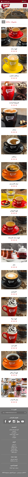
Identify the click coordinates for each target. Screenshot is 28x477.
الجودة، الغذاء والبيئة (14, 434)
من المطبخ (14, 446)
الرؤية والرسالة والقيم (14, 429)
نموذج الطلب (14, 452)
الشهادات (14, 437)
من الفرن (14, 444)
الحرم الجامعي (14, 447)
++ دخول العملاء (6, 1)
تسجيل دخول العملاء (14, 468)
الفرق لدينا (14, 432)
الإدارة (14, 435)
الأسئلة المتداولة (14, 450)
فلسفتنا (14, 431)
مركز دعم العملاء (14, 460)
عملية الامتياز (14, 449)
